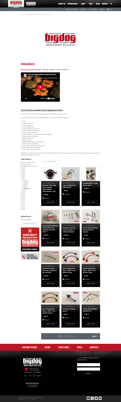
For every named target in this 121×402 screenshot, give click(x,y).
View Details (50, 174)
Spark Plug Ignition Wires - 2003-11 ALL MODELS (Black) (48, 311)
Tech (90, 4)
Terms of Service (32, 399)
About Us (61, 4)
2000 (23, 170)
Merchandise (93, 9)
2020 (23, 209)
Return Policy (21, 399)
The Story (63, 347)
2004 (23, 177)
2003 (23, 175)
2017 (23, 203)
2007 (23, 192)
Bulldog (25, 181)
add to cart (50, 202)
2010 (23, 198)
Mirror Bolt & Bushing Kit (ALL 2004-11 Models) (90, 230)
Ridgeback (49, 14)
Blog (98, 4)
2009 (23, 196)
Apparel (83, 9)
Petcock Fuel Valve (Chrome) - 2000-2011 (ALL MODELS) (49, 270)
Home (22, 14)
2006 (23, 190)
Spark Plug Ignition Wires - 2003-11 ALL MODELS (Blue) (69, 270)
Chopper (26, 183)
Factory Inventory (26, 164)
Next (94, 336)
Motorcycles (72, 4)
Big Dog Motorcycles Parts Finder (31, 69)
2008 (23, 194)
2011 (23, 200)
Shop (83, 4)
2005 (43, 14)
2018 (23, 205)
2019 (23, 207)
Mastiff (25, 185)
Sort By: (44, 161)
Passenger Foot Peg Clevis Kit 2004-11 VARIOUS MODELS (69, 230)
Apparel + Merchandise (28, 162)
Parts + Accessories (71, 9)
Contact (105, 4)
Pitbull (25, 186)
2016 (23, 201)
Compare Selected (29, 223)
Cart (110, 9)
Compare (46, 198)
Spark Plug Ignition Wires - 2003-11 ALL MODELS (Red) (89, 270)
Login (101, 9)
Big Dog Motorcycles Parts (33, 14)
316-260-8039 (33, 386)
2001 (23, 172)
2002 (23, 173)
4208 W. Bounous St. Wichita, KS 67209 (34, 369)
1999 (23, 168)
